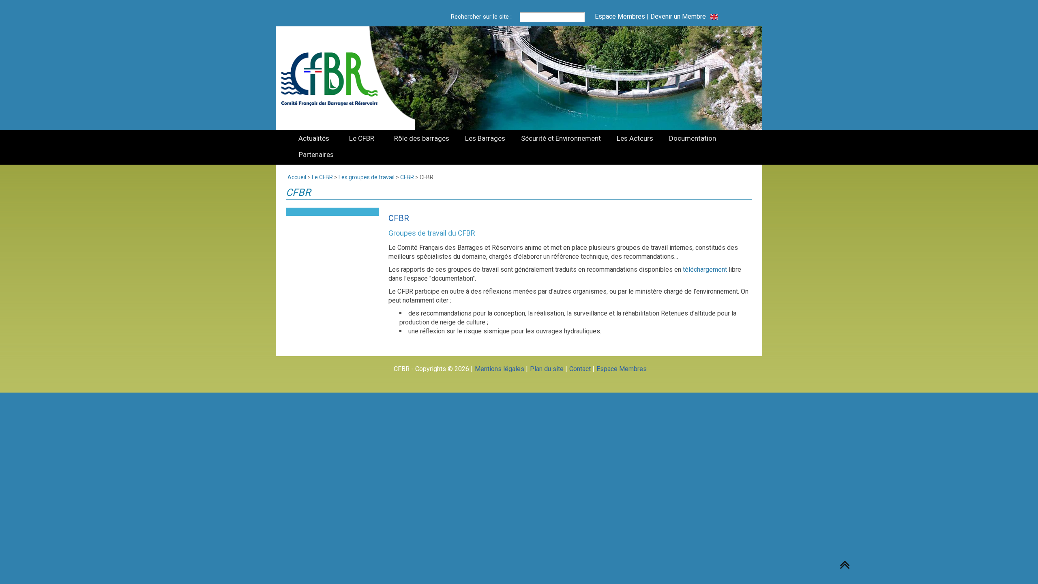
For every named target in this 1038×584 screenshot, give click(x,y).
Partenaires (316, 154)
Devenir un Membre (678, 16)
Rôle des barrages (421, 138)
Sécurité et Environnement (561, 138)
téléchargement (705, 269)
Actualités (313, 138)
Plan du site (547, 369)
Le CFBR (361, 138)
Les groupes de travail (367, 177)
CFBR (407, 177)
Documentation (692, 138)
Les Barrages (485, 138)
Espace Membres (620, 16)
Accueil (296, 177)
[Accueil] (334, 78)
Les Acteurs (635, 138)
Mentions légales (499, 369)
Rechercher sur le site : (481, 16)
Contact (580, 369)
